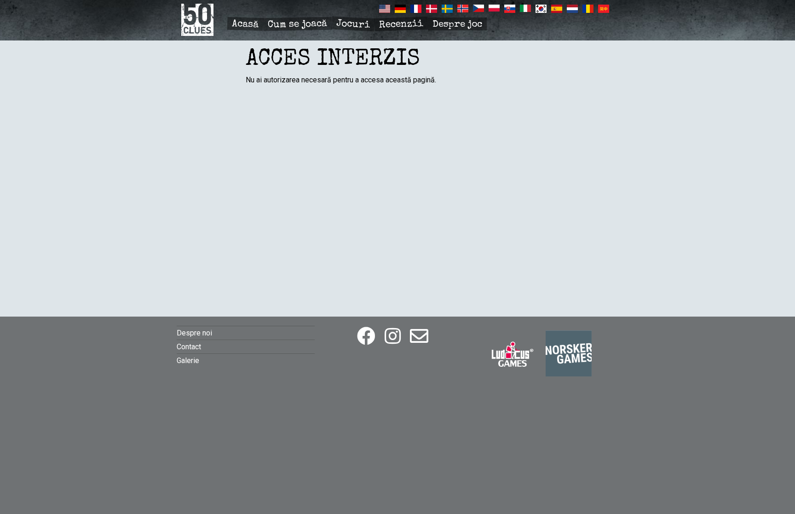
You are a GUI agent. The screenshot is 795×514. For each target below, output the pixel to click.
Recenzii (401, 24)
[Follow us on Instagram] (393, 336)
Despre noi (194, 333)
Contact (189, 346)
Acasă (245, 24)
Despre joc (457, 24)
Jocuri (353, 24)
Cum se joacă (297, 24)
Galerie (188, 360)
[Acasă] (197, 33)
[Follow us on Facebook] (366, 336)
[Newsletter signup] (419, 336)
